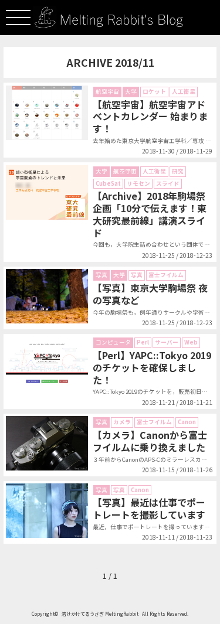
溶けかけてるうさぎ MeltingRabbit (100, 614)
